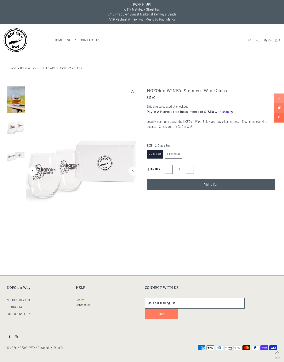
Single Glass (173, 153)
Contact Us (83, 305)
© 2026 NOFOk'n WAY (21, 348)
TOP (277, 357)
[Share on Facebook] (279, 98)
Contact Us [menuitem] (90, 40)
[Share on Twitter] (279, 108)
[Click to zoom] (132, 92)
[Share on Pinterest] (279, 118)
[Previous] (32, 171)
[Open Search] (249, 40)
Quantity (153, 169)
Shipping (152, 106)
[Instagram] (16, 337)
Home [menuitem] (58, 40)
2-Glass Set (155, 153)
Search (80, 300)
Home (13, 68)
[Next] (132, 171)
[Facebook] (9, 337)
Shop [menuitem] (71, 40)
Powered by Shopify (50, 348)
